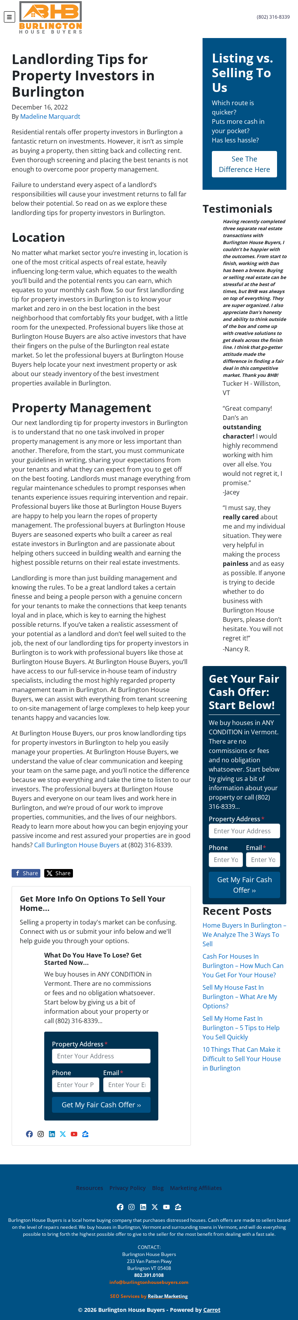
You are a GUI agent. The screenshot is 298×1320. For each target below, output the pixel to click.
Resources (89, 1188)
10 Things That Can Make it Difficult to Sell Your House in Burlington (242, 1058)
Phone (61, 1072)
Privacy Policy (127, 1188)
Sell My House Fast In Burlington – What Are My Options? (240, 996)
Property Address (80, 1044)
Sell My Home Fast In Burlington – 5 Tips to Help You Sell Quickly (241, 1027)
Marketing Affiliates (196, 1188)
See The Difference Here (244, 164)
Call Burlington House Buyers (77, 845)
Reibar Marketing (168, 1296)
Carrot (211, 1309)
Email (113, 1072)
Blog (158, 1188)
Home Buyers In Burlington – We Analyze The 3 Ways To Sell (244, 934)
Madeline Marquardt (50, 116)
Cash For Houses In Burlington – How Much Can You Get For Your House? (243, 965)
